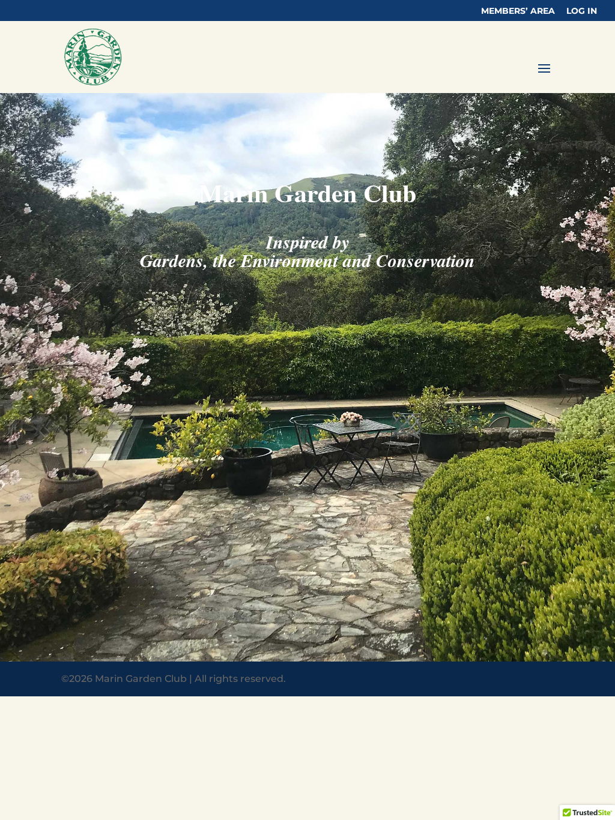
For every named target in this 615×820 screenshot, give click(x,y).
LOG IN (581, 11)
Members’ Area (518, 11)
